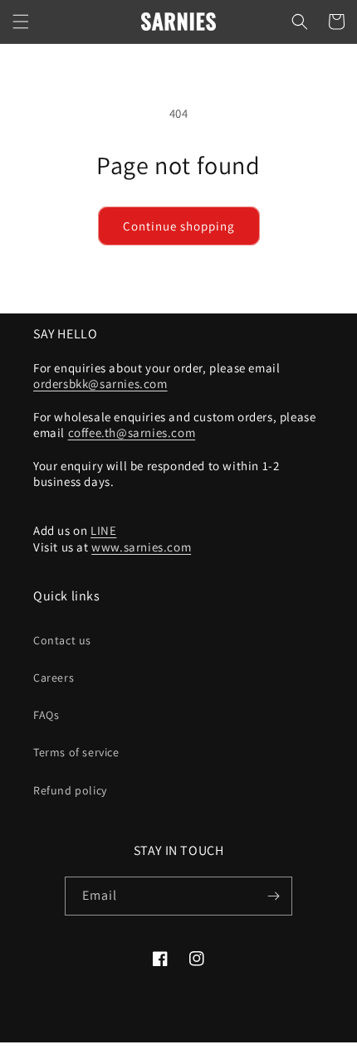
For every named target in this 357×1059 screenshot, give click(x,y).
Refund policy (70, 790)
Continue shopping (179, 226)
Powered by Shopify (233, 1051)
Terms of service (76, 752)
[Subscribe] (273, 896)
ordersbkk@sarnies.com (100, 383)
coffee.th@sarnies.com (132, 432)
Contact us (62, 640)
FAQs (46, 714)
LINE (103, 530)
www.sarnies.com (141, 547)
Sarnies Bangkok (151, 1051)
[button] (20, 21)
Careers (53, 677)
